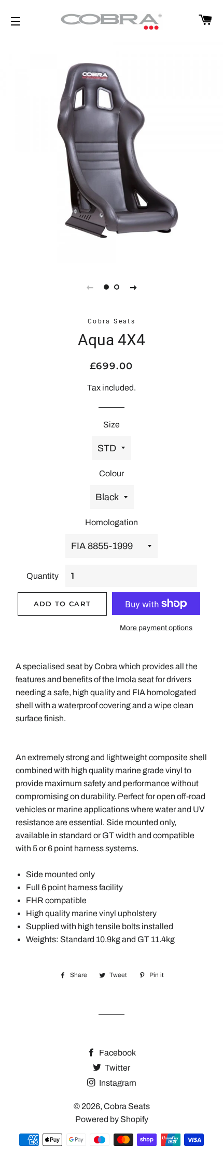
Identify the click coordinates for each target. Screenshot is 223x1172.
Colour (111, 473)
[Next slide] (133, 287)
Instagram (116, 1082)
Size (111, 424)
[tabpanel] (111, 151)
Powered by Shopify (111, 1119)
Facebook (116, 1052)
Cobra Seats (127, 1106)
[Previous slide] (89, 287)
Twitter (116, 1067)
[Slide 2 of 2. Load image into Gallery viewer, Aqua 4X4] (117, 287)
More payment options (156, 628)
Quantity (42, 575)
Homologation (111, 522)
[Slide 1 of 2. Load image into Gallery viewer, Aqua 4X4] (106, 287)
